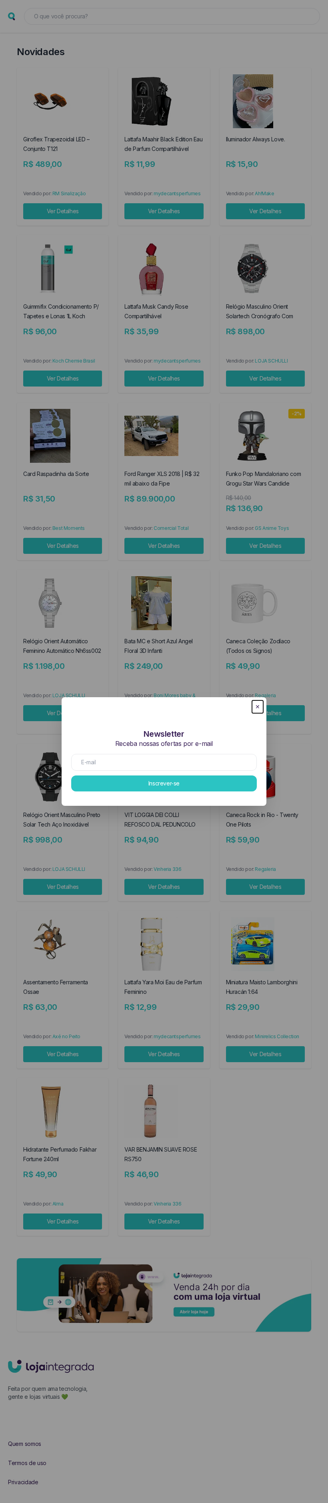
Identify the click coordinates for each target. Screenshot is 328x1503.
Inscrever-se (164, 783)
